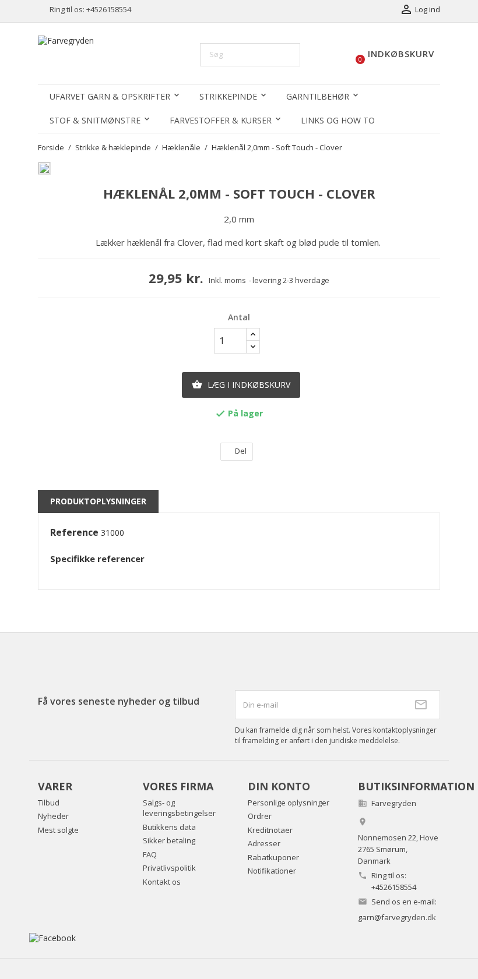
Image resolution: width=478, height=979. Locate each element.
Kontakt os (162, 881)
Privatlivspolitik (169, 868)
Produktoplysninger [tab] (98, 501)
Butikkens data (169, 827)
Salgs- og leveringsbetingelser (179, 808)
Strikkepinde (228, 96)
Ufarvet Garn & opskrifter (110, 96)
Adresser (264, 843)
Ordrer (260, 816)
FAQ (150, 854)
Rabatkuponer (273, 857)
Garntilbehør (317, 96)
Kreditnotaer (270, 830)
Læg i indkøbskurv (241, 384)
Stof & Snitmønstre (95, 120)
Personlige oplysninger (288, 802)
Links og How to (338, 120)
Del (241, 451)
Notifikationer (272, 870)
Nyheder (53, 816)
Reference (74, 533)
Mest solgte (58, 830)
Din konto (279, 786)
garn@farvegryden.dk (397, 917)
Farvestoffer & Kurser (221, 120)
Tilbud (48, 802)
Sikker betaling (169, 840)
